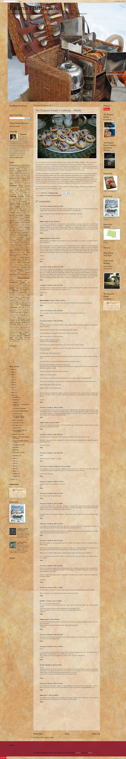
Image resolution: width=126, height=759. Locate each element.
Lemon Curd (18, 244)
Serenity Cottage (25, 297)
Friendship (15, 217)
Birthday (13, 175)
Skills (17, 302)
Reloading (12, 292)
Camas (11, 182)
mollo (41, 695)
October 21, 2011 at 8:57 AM (55, 453)
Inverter (17, 242)
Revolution (12, 294)
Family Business (23, 208)
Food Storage (19, 215)
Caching (17, 180)
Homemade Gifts (15, 232)
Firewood (26, 213)
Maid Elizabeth (18, 249)
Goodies (17, 222)
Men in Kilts (20, 250)
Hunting (14, 240)
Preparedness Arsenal (21, 280)
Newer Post (37, 734)
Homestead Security (14, 235)
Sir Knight (18, 300)
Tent (26, 317)
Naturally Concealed (24, 257)
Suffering (26, 312)
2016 (12, 382)
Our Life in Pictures (17, 413)
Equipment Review (15, 203)
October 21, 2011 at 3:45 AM (57, 300)
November (16, 399)
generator (12, 220)
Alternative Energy (15, 168)
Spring (26, 309)
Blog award (23, 175)
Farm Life (12, 210)
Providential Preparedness (15, 285)
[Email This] (62, 193)
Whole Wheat (23, 330)
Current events (19, 198)
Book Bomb (15, 447)
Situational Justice (26, 300)
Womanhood (23, 334)
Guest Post (16, 224)
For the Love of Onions (18, 452)
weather (21, 329)
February (15, 473)
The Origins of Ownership (19, 408)
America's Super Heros (18, 434)
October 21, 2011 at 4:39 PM (55, 503)
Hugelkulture (19, 239)
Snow (11, 304)
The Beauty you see (17, 422)
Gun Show (25, 224)
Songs (28, 307)
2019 (12, 374)
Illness (20, 240)
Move (27, 255)
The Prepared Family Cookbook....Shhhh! (18, 416)
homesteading (23, 235)
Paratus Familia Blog (35, 8)
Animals (12, 172)
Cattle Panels (25, 182)
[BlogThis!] (64, 193)
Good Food (19, 220)
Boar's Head (20, 177)
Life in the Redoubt (17, 245)
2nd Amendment (14, 165)
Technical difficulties (16, 317)
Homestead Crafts (23, 234)
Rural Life (20, 294)
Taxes (18, 315)
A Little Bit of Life (25, 165)
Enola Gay (23, 134)
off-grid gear (13, 260)
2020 (12, 372)
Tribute (16, 327)
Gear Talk (14, 218)
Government (26, 222)
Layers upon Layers (17, 420)
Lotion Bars (12, 247)
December (16, 397)
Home (67, 734)
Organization (26, 262)
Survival (26, 314)
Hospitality (21, 237)
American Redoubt (23, 170)
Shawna (42, 238)
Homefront (21, 230)
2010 (12, 479)
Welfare (12, 330)
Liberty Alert (27, 244)
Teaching (28, 315)
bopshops (78, 752)
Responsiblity (23, 292)
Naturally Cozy (15, 259)
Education (20, 199)
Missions (26, 254)
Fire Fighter (13, 213)
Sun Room (18, 314)
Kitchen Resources (15, 126)
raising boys (18, 287)
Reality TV (25, 287)
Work (18, 339)
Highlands (21, 227)
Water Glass (15, 450)
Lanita (41, 422)
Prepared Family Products (15, 276)
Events (11, 207)
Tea (22, 315)
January (15, 476)
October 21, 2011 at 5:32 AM (54, 310)
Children (13, 186)
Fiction (24, 212)
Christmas (14, 187)
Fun (21, 217)
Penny (41, 619)
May (14, 466)
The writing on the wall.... (19, 445)
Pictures (21, 271)
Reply (41, 216)
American (12, 170)
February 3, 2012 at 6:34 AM (55, 683)
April (14, 468)
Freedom (27, 215)
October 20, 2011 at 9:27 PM (55, 206)
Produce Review (13, 284)
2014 (12, 387)
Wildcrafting (14, 332)
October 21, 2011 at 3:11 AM (55, 285)
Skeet (12, 302)
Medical (12, 250)
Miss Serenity (18, 254)
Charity (11, 183)
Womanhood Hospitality (16, 335)
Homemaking (24, 232)
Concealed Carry (14, 192)
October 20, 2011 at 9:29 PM (51, 221)
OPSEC (19, 262)
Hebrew (28, 225)
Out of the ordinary (16, 264)
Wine (21, 332)
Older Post (96, 734)
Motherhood (13, 255)
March (15, 471)
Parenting (22, 265)
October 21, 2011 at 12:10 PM (55, 481)
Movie (11, 257)
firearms (20, 213)
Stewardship (13, 310)
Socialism (11, 305)
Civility (26, 187)
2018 (12, 377)
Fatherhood (23, 210)
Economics (12, 199)
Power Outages (16, 272)
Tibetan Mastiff (18, 325)
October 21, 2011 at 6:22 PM (55, 565)
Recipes (42, 195)
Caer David (25, 180)
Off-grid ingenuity (22, 260)
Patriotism (24, 267)
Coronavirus (13, 194)
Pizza (28, 270)
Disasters (26, 198)
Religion (25, 290)
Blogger (90, 752)
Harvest (17, 225)
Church (20, 187)
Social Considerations (21, 304)
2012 (12, 392)
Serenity (17, 297)
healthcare (22, 225)
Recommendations (25, 289)
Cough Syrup (23, 194)
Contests (24, 192)
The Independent (108, 268)
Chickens (26, 183)
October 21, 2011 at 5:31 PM (55, 523)
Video (21, 327)
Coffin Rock (19, 189)
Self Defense (21, 295)
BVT (12, 180)
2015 (12, 385)
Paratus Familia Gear (14, 265)
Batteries (19, 172)
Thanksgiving (12, 319)
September (16, 455)
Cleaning (11, 189)
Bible (29, 173)
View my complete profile (16, 157)
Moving (15, 257)
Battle (26, 172)
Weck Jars (27, 329)
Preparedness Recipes (17, 282)
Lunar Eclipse (20, 247)
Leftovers (11, 244)
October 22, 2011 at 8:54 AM (51, 619)
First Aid (12, 215)
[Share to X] (66, 193)
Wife (29, 330)
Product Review (23, 284)
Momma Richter (44, 300)
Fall (27, 207)
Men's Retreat (21, 252)
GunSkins (12, 225)
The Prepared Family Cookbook (53, 195)
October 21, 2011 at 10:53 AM (62, 466)
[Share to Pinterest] (69, 193)
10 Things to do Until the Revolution (22, 529)
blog (18, 175)
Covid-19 (11, 198)
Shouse (20, 299)
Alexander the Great (23, 167)
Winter (26, 332)
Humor (28, 239)
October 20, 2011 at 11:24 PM (55, 267)
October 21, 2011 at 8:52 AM (55, 434)
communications (23, 190)
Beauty (11, 173)
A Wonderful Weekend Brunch (20, 411)
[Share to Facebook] (68, 193)
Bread (18, 178)
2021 (12, 369)
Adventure (13, 167)
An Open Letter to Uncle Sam (22, 543)
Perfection (12, 269)
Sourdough (13, 309)
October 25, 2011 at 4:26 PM (55, 646)
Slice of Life (25, 302)
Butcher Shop (26, 178)
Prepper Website (108, 266)
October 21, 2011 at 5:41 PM (55, 540)
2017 (12, 380)
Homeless (28, 230)
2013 (12, 390)
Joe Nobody (24, 242)
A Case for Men (16, 427)
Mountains (21, 255)
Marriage (26, 249)
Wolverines (12, 334)
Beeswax (23, 173)
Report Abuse (14, 484)
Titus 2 (26, 325)
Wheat (17, 330)
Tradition (11, 327)
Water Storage (14, 329)
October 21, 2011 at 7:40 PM (54, 601)
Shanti (42, 221)
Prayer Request (24, 274)
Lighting (26, 245)
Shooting (14, 299)
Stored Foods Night (16, 312)
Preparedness (23, 278)
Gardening (27, 217)
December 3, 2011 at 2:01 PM (53, 665)
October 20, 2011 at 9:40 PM (52, 238)
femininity (19, 212)
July (14, 461)
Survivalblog (12, 315)
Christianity (27, 185)
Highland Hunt (14, 227)
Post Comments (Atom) (47, 737)
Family (12, 209)
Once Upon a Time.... (18, 425)
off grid (24, 259)
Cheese (19, 183)
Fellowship (12, 212)
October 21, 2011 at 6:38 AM (55, 321)
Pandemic (26, 264)
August (15, 458)
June (14, 463)
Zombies (15, 341)
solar (23, 307)
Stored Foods (26, 310)
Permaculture (19, 269)
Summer (11, 314)
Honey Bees (12, 237)
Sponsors (20, 309)
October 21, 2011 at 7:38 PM (55, 587)
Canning (17, 182)
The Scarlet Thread (15, 324)
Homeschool (13, 234)
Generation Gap (23, 218)
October (15, 402)
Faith (17, 207)
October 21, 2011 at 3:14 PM (55, 493)
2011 (12, 395)
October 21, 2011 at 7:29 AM (55, 407)
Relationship (15, 290)
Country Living (16, 196)
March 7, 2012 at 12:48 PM (51, 695)
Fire (29, 212)
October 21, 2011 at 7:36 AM (51, 422)
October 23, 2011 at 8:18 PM (55, 634)
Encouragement (23, 201)
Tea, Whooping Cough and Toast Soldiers (19, 431)
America (25, 168)
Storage (19, 310)
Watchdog (27, 327)
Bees (16, 173)
